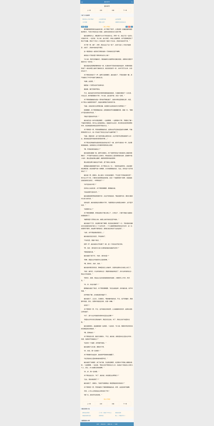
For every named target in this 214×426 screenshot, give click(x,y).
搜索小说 (110, 424)
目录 (101, 10)
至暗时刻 (101, 415)
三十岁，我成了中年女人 (105, 412)
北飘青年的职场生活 (120, 22)
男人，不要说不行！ (120, 415)
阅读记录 (103, 424)
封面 (113, 10)
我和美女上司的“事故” (88, 19)
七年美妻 (84, 22)
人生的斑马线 (102, 19)
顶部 (116, 424)
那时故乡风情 (85, 412)
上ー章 (89, 10)
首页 (98, 424)
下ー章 (125, 10)
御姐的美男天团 (86, 415)
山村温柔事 (118, 19)
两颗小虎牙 (102, 22)
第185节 (107, 2)
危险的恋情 (118, 412)
